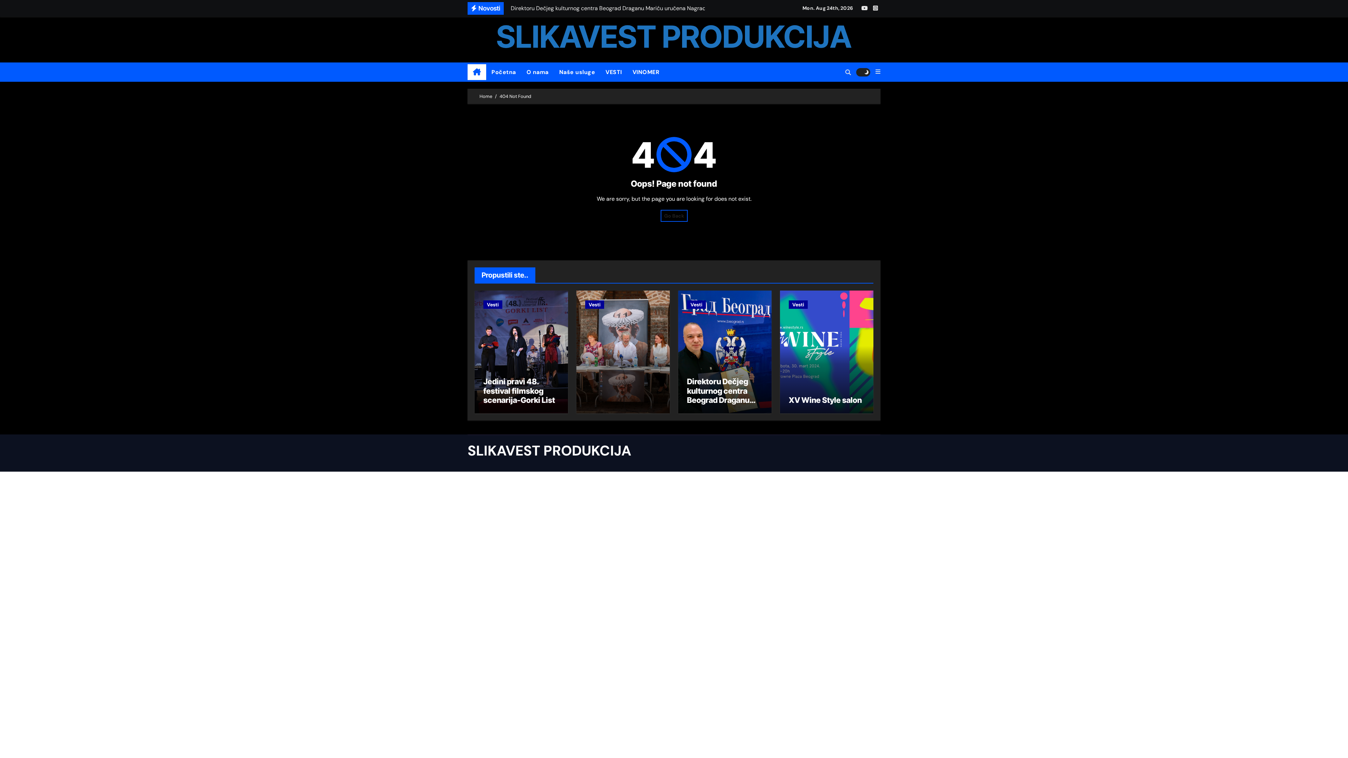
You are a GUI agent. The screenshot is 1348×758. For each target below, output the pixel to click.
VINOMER (646, 72)
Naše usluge (577, 72)
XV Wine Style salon (825, 400)
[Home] (477, 72)
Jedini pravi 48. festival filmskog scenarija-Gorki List (519, 391)
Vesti (493, 304)
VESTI (614, 72)
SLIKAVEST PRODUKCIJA (674, 36)
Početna (503, 72)
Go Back (674, 216)
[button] (877, 72)
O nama (538, 72)
